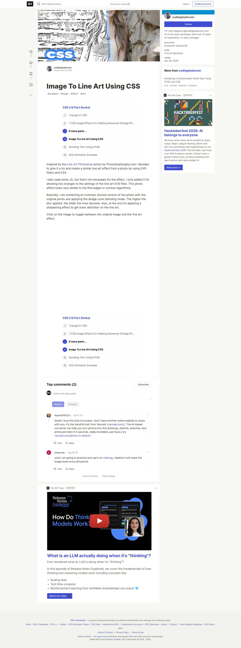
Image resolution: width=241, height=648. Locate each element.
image (64, 93)
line (82, 93)
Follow (188, 24)
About (164, 624)
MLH (120, 628)
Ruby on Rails (114, 639)
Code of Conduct (90, 476)
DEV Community (78, 620)
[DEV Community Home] (29, 4)
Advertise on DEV (111, 624)
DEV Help (96, 624)
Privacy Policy (122, 632)
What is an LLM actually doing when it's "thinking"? (99, 555)
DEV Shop (209, 624)
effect (74, 93)
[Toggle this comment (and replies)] (49, 420)
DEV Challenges (41, 624)
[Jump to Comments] (30, 64)
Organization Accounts (131, 624)
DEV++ (54, 624)
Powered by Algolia (118, 4)
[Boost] (30, 85)
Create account (203, 4)
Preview (73, 404)
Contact (173, 624)
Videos (63, 624)
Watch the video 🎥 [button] (59, 596)
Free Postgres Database (191, 624)
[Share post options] (31, 95)
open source (103, 636)
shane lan (60, 452)
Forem (88, 636)
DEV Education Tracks (79, 624)
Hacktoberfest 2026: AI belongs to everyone (183, 133)
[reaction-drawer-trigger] (31, 53)
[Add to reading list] (30, 75)
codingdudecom (63, 67)
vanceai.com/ (116, 424)
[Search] (38, 4)
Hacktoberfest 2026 (175, 150)
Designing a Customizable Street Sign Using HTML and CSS (187, 82)
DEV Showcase (152, 624)
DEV (131, 636)
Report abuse (109, 476)
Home (28, 624)
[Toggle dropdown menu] (148, 414)
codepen (53, 93)
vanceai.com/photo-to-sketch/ (72, 435)
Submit (58, 404)
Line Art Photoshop (80, 164)
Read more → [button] (173, 167)
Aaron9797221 (62, 415)
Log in (186, 4)
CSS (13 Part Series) (76, 107)
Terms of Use (138, 632)
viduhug (108, 457)
